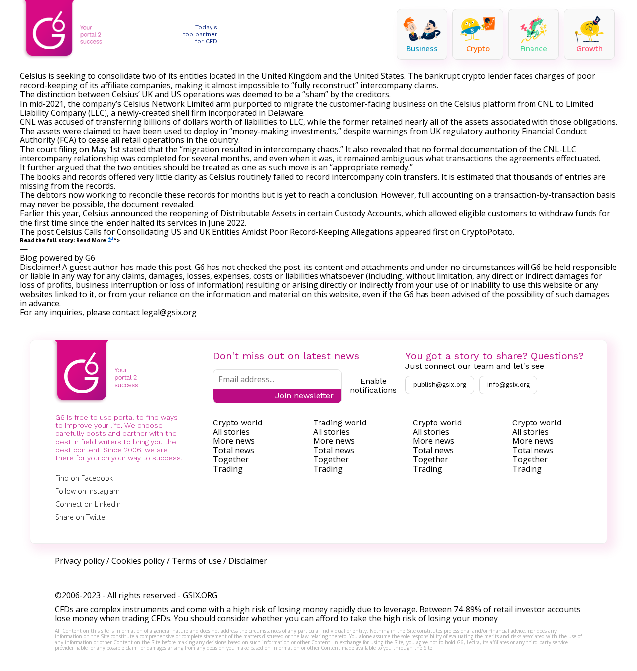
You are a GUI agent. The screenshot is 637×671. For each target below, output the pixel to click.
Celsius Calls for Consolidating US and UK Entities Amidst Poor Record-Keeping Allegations (224, 231)
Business (422, 48)
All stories (231, 431)
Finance (533, 48)
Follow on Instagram (87, 491)
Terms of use (196, 560)
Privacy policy (80, 560)
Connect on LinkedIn (88, 504)
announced (132, 213)
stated (134, 149)
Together (231, 459)
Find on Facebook (84, 478)
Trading (228, 468)
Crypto (478, 48)
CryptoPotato (487, 231)
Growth (589, 48)
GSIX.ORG (200, 595)
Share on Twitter (81, 517)
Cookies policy (138, 560)
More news (234, 440)
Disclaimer (247, 560)
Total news (233, 450)
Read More (91, 240)
